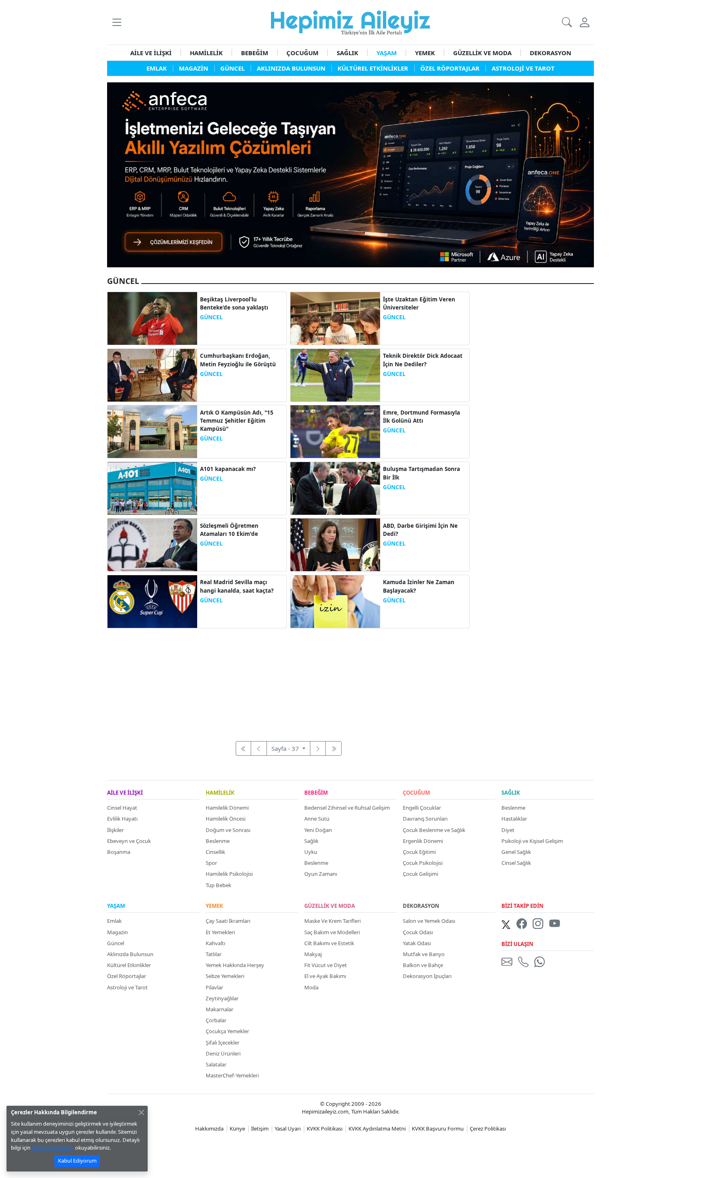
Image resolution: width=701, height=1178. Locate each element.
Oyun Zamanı (320, 873)
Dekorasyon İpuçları (427, 976)
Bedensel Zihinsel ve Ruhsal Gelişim (347, 807)
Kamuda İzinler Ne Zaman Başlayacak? (418, 586)
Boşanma (118, 852)
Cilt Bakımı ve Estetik (329, 943)
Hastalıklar (514, 818)
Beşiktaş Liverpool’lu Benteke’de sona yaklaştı (234, 303)
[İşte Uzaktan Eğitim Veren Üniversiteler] (335, 318)
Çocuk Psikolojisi (423, 862)
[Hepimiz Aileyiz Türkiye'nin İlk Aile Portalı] (350, 21)
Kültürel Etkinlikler (129, 965)
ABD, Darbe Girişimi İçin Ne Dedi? (420, 529)
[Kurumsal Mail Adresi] (508, 961)
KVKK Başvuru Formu (438, 1128)
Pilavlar (214, 987)
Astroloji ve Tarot (127, 987)
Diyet (507, 830)
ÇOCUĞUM (302, 53)
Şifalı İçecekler (222, 1042)
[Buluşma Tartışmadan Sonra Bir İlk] (335, 488)
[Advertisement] (288, 680)
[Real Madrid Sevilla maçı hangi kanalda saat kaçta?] (152, 601)
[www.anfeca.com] (350, 174)
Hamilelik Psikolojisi (229, 873)
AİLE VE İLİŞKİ (151, 53)
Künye (237, 1128)
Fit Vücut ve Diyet (325, 965)
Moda (311, 987)
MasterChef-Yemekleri (232, 1075)
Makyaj (313, 954)
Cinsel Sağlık (516, 862)
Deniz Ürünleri (223, 1053)
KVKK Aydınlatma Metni (377, 1128)
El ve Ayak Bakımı (325, 976)
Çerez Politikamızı (53, 1147)
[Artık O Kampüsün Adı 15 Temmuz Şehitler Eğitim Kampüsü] (152, 431)
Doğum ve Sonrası (228, 830)
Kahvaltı (215, 943)
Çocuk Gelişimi (420, 873)
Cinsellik (215, 852)
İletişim (260, 1128)
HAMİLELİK (206, 53)
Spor (211, 862)
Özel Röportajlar (126, 976)
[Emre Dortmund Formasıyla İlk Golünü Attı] (335, 431)
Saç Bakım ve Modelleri (332, 932)
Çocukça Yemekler (227, 1031)
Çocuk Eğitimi (419, 852)
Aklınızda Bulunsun (130, 954)
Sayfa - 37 (286, 748)
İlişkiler (115, 830)
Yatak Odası (417, 943)
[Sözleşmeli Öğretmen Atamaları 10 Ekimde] (152, 544)
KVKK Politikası (324, 1128)
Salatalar (216, 1064)
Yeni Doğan (318, 830)
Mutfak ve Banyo (424, 954)
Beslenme (218, 841)
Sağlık (311, 841)
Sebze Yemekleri (225, 976)
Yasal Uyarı (288, 1128)
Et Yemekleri (220, 932)
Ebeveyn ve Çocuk (129, 841)
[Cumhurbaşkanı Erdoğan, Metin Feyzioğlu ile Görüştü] (152, 374)
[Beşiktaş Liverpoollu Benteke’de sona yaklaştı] (152, 318)
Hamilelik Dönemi (227, 807)
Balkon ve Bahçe (423, 965)
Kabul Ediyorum (77, 1160)
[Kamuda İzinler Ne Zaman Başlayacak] (335, 601)
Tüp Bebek (218, 885)
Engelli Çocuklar (422, 807)
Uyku (310, 852)
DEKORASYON (550, 53)
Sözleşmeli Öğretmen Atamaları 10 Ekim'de (229, 529)
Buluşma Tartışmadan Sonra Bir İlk (421, 473)
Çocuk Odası (418, 932)
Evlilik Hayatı (122, 818)
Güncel (115, 943)
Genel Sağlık (516, 852)
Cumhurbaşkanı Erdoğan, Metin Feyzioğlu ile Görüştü (238, 360)
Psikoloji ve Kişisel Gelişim (532, 841)
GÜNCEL (211, 317)
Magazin (117, 932)
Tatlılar (213, 954)
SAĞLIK (347, 53)
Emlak (114, 920)
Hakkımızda (209, 1128)
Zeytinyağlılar (222, 998)
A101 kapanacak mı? (228, 469)
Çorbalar (216, 1020)
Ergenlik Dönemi (423, 841)
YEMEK (425, 53)
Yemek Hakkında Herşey (235, 965)
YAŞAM (386, 53)
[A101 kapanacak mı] (152, 488)
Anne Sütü (316, 818)
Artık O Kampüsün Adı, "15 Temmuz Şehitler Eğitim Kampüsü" (236, 421)
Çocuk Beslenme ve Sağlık (434, 830)
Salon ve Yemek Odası (429, 920)
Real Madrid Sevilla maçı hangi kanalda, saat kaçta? (236, 586)
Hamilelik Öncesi (225, 818)
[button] (116, 22)
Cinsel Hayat (122, 807)
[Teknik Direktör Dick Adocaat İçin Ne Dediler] (335, 374)
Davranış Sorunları (425, 818)
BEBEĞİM (254, 53)
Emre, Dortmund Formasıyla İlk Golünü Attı (421, 416)
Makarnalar (219, 1009)
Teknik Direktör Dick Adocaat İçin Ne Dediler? (422, 360)
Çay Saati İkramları (228, 920)
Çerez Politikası (488, 1128)
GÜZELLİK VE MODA (482, 53)
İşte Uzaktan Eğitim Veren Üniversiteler (419, 303)
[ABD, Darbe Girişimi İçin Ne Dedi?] (335, 544)
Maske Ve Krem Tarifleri (332, 920)
